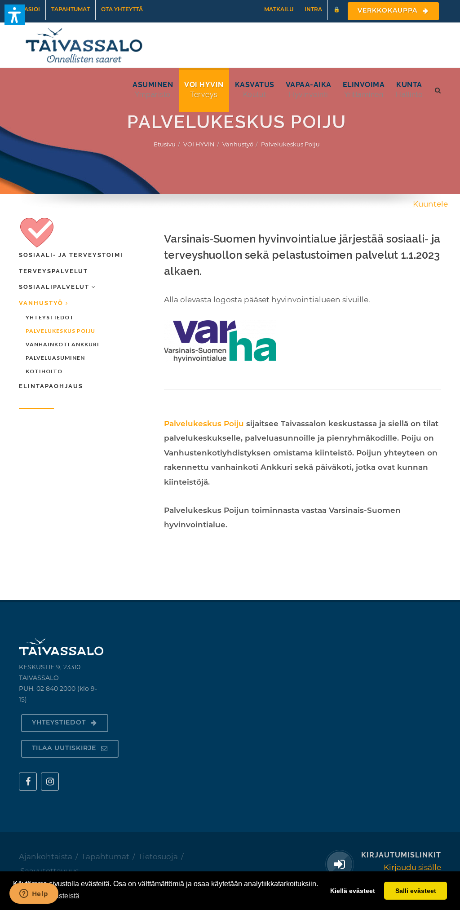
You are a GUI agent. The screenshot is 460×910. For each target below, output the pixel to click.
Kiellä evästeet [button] (352, 890)
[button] (14, 14)
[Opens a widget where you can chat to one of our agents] (33, 894)
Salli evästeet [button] (415, 890)
